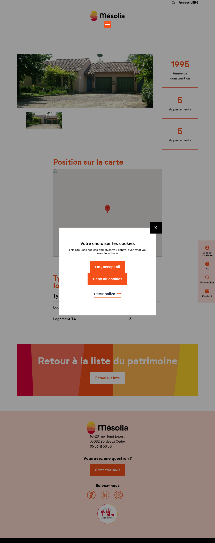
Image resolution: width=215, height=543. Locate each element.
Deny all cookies (107, 279)
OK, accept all (107, 267)
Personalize (105, 294)
